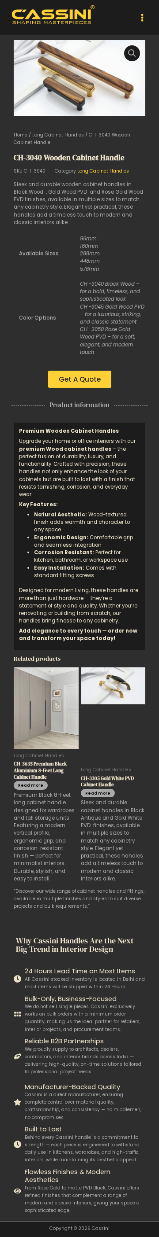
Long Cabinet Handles (58, 135)
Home (20, 135)
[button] (132, 53)
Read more (30, 785)
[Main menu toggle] (142, 17)
